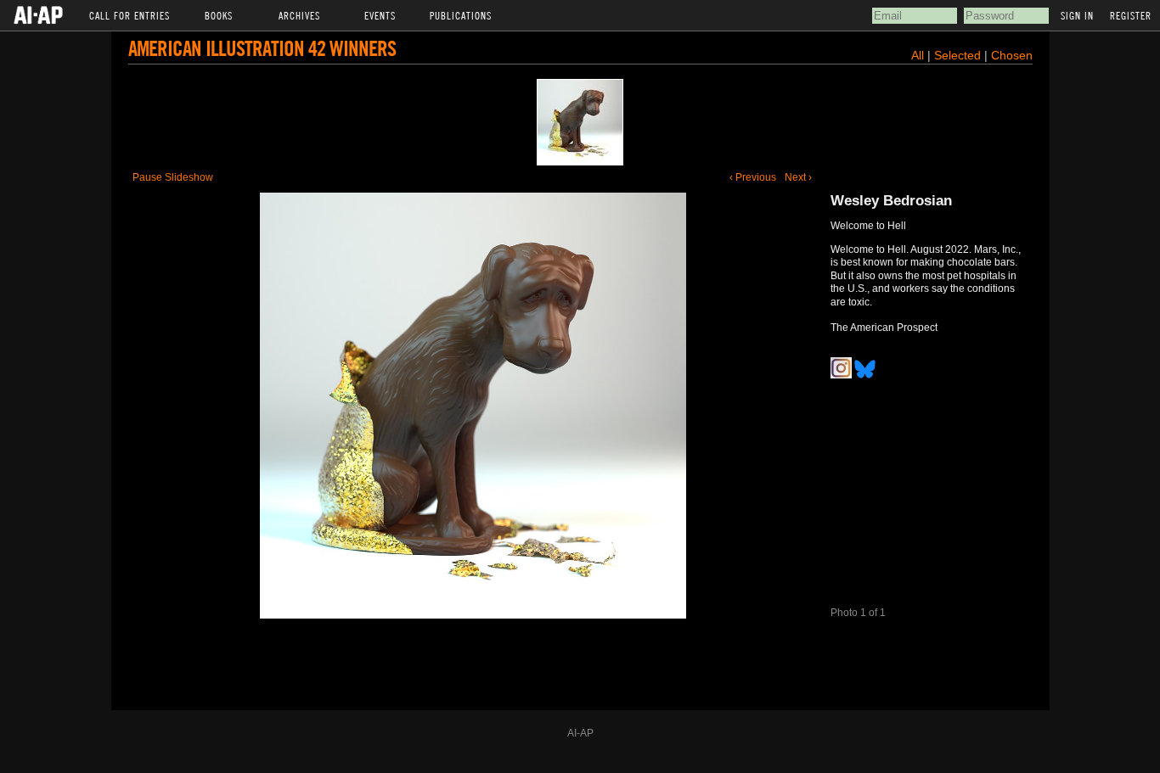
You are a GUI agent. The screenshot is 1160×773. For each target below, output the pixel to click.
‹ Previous (752, 177)
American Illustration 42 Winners (262, 48)
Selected (959, 55)
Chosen (1012, 55)
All (917, 55)
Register (1131, 15)
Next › (798, 177)
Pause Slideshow (172, 177)
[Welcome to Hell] (580, 122)
